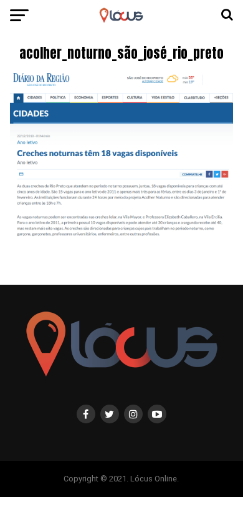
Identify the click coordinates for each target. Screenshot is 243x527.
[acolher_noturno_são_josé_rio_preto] (121, 239)
